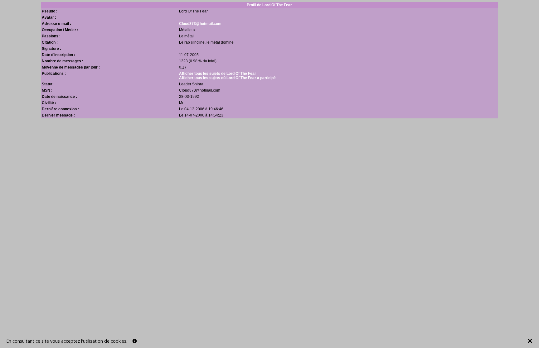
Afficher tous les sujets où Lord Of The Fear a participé (227, 78)
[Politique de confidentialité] (134, 341)
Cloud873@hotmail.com (200, 23)
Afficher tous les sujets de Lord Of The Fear (217, 73)
